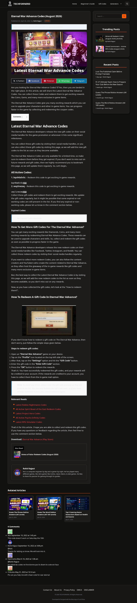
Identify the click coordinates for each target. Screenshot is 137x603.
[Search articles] (127, 4)
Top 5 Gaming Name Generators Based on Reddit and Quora (77, 514)
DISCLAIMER (89, 590)
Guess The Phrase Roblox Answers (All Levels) (19, 513)
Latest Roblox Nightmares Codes (31, 404)
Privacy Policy (69, 590)
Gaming (47, 21)
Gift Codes (102, 4)
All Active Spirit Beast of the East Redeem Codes (38, 409)
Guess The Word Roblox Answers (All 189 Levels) (46, 513)
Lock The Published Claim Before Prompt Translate (109, 72)
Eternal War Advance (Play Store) (37, 439)
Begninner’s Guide (88, 4)
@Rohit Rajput (13, 562)
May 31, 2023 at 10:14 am (25, 572)
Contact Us (47, 590)
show (24, 117)
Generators (114, 4)
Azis (9, 535)
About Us (58, 590)
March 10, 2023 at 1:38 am (27, 559)
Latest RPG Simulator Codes (29, 422)
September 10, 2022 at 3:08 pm (30, 546)
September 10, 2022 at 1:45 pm (23, 535)
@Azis (10, 548)
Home (74, 4)
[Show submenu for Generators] (120, 3)
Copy (24, 183)
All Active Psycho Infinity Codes (30, 417)
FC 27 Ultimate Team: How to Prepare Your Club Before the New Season (111, 83)
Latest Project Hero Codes (28, 413)
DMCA (79, 590)
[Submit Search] (124, 16)
